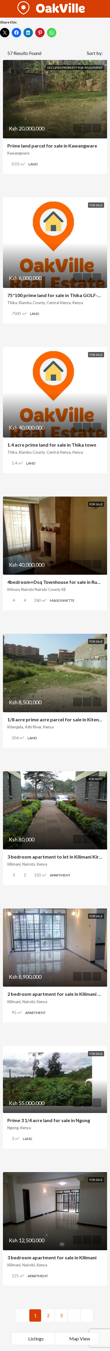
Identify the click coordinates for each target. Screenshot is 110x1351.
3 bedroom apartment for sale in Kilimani (52, 1257)
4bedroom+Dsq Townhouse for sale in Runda (56, 582)
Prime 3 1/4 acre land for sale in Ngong (48, 1120)
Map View (79, 1338)
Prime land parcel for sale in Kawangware (52, 145)
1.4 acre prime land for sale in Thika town (51, 444)
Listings (35, 1338)
